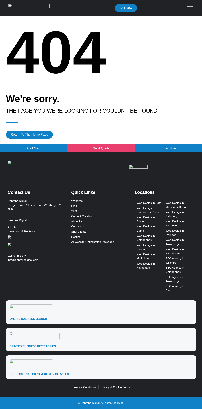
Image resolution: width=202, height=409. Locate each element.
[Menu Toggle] (190, 8)
